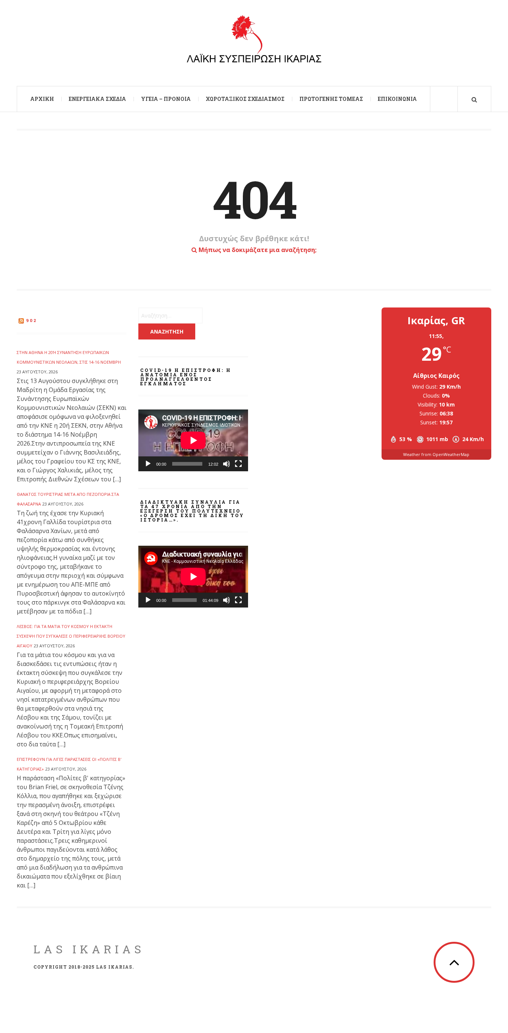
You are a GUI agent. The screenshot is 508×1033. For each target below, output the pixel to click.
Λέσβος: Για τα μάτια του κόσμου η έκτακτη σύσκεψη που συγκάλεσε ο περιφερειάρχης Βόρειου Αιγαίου (71, 636)
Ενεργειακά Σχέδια (97, 98)
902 (31, 320)
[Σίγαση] (226, 464)
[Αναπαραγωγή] (148, 464)
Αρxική (42, 98)
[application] (193, 440)
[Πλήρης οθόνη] (238, 464)
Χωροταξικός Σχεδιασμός (245, 98)
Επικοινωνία (397, 98)
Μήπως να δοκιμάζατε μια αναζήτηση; (256, 250)
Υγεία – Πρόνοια (166, 98)
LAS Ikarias (89, 949)
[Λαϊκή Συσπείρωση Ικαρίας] (254, 42)
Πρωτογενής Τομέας (331, 98)
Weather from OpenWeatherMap (436, 454)
